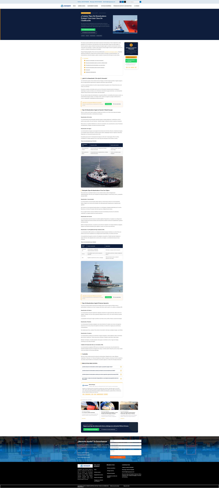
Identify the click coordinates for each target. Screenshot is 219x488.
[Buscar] (140, 2)
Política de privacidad (114, 486)
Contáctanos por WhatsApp (89, 29)
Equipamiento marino (93, 5)
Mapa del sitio (126, 486)
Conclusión (87, 69)
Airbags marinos (110, 470)
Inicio (74, 5)
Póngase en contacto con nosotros (122, 5)
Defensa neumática (111, 468)
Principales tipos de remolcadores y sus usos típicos (95, 65)
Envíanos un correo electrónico (89, 32)
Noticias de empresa (106, 5)
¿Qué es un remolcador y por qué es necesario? (94, 60)
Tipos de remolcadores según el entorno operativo (94, 67)
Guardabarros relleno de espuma (112, 476)
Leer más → (84, 418)
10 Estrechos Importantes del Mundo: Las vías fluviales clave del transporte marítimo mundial (109, 413)
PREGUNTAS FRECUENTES (90, 72)
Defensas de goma (111, 473)
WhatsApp (109, 297)
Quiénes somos (81, 5)
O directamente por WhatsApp (131, 61)
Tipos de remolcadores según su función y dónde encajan (96, 62)
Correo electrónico (117, 297)
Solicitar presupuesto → (131, 57)
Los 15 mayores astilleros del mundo (88, 412)
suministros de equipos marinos (111, 51)
